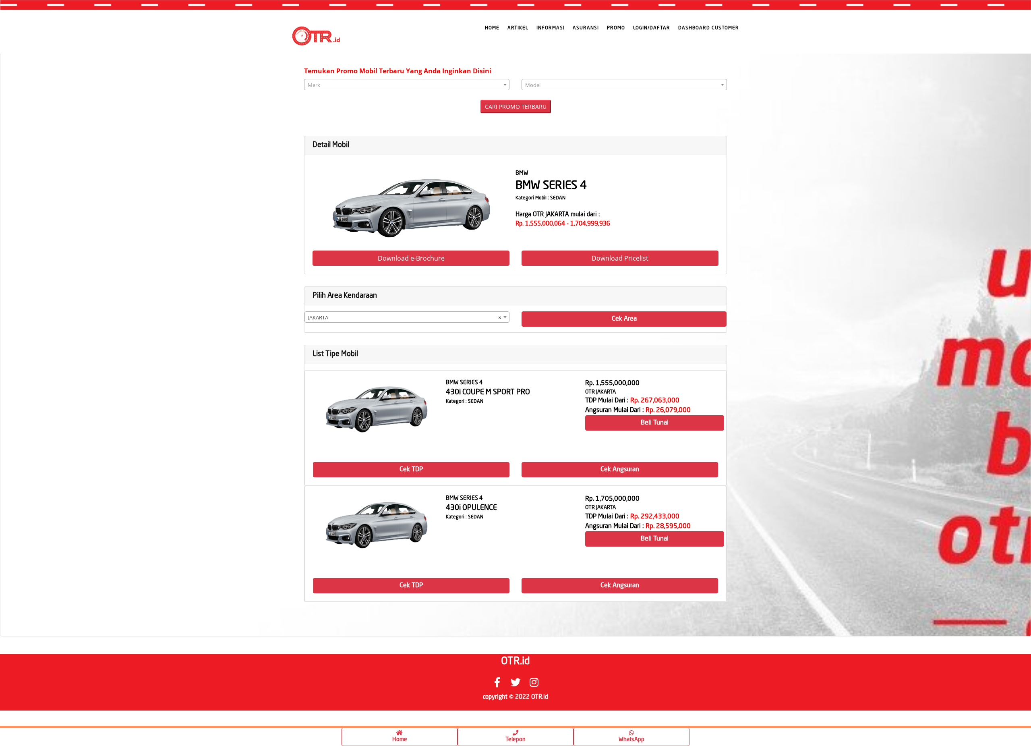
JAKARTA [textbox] (404, 317)
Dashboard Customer (708, 28)
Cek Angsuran (619, 469)
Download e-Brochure (411, 258)
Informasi (550, 28)
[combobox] (406, 84)
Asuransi (586, 28)
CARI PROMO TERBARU (516, 106)
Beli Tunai (655, 423)
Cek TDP (411, 469)
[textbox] (406, 85)
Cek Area (624, 319)
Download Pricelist (620, 258)
